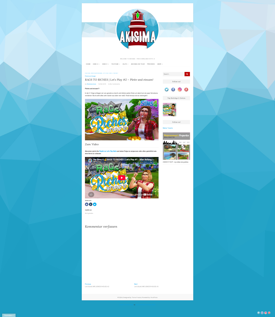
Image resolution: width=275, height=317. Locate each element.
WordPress (154, 297)
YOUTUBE (115, 64)
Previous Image (90, 76)
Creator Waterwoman (96, 73)
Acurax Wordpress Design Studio (146, 304)
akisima (88, 73)
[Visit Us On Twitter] (166, 87)
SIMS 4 (95, 64)
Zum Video (92, 144)
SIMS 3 (104, 64)
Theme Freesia (136, 297)
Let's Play (105, 73)
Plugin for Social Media (126, 304)
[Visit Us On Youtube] (186, 87)
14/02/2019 (102, 84)
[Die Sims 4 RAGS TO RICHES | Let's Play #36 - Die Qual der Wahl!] (169, 109)
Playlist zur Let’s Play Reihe (108, 151)
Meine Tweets (168, 128)
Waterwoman (91, 84)
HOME (88, 64)
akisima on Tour (138, 64)
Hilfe (125, 64)
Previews (151, 64)
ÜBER (159, 64)
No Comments (115, 84)
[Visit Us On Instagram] (179, 87)
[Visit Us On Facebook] (173, 87)
